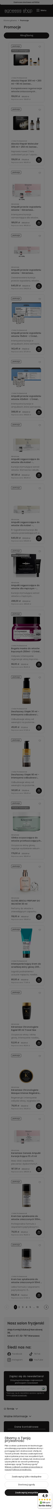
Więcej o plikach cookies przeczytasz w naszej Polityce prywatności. (24, 1468)
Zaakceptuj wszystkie (26, 1492)
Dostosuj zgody (26, 1484)
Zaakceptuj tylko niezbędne (26, 1476)
